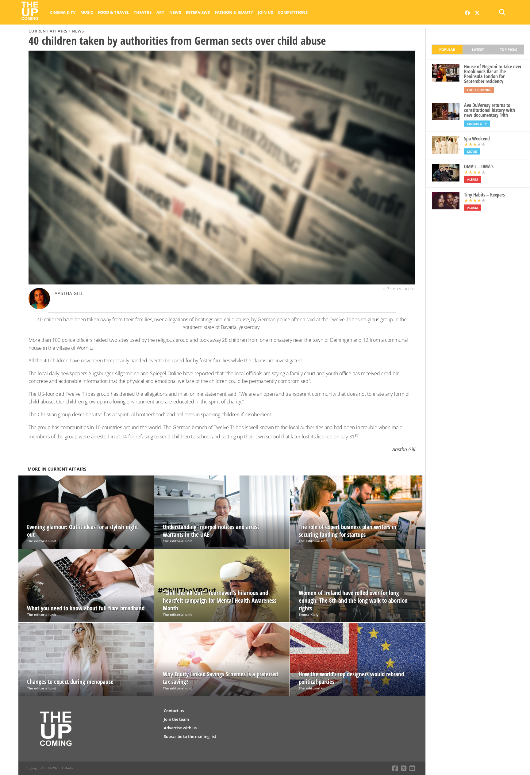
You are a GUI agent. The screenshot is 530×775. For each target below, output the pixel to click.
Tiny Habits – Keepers (484, 194)
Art (160, 12)
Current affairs (48, 31)
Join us (265, 12)
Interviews (198, 12)
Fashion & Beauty (234, 12)
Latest (478, 49)
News (175, 12)
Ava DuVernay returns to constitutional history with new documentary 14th (489, 110)
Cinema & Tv (62, 12)
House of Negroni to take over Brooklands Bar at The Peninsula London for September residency (492, 74)
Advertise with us (180, 728)
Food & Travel (113, 12)
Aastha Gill (69, 293)
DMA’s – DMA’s (479, 166)
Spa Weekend (477, 138)
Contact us (174, 710)
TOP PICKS (508, 49)
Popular (447, 49)
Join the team (176, 719)
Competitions (293, 12)
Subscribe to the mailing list (190, 736)
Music (86, 12)
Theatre (143, 12)
